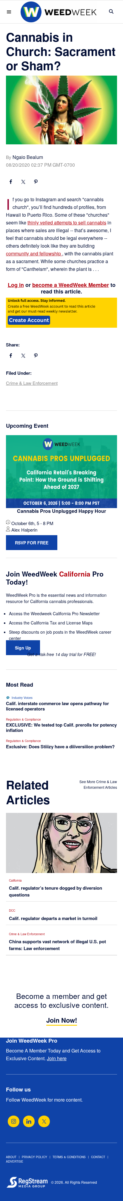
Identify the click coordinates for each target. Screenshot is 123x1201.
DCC (12, 910)
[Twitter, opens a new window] (44, 1121)
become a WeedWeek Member (70, 285)
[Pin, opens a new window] (36, 182)
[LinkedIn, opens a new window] (29, 1121)
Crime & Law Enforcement (32, 383)
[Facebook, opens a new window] (11, 182)
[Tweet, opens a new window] (23, 182)
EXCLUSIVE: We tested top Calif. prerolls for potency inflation (61, 727)
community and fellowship (34, 253)
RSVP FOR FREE (31, 543)
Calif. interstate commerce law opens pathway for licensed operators (57, 706)
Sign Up (23, 648)
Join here (57, 1058)
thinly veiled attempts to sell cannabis (66, 222)
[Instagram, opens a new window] (13, 1121)
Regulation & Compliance (23, 719)
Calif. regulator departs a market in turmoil (53, 918)
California (15, 880)
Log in (16, 285)
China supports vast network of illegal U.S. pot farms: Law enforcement (57, 945)
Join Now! (61, 1020)
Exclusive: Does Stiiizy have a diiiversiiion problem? (60, 746)
